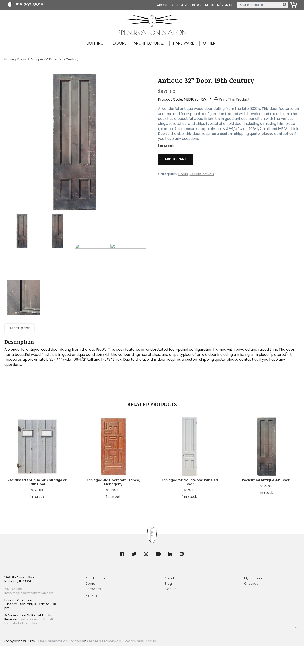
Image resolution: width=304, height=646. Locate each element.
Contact (180, 4)
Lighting (91, 594)
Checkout (251, 583)
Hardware (93, 589)
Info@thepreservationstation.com (28, 593)
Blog (196, 4)
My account (253, 578)
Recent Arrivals (202, 174)
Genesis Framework (104, 641)
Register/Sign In (218, 4)
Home (9, 59)
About (162, 4)
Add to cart (175, 159)
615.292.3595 (29, 5)
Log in (151, 641)
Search (284, 5)
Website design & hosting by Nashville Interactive (30, 621)
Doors (22, 59)
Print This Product (234, 99)
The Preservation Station (59, 641)
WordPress (134, 641)
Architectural (95, 578)
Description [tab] (19, 328)
